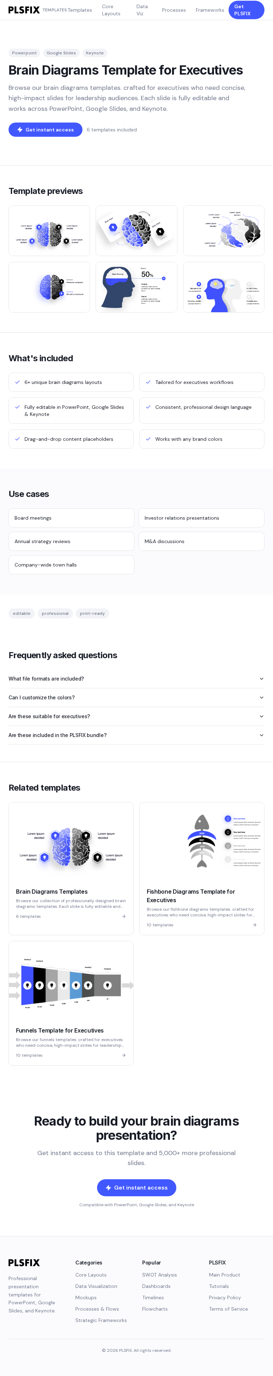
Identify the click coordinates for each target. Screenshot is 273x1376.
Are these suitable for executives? (49, 716)
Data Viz (142, 10)
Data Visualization (96, 1286)
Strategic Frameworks (101, 1320)
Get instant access (50, 129)
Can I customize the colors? (41, 697)
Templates (80, 10)
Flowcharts (155, 1309)
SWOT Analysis (159, 1275)
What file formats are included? (46, 679)
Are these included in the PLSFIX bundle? (57, 735)
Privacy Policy (225, 1297)
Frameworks (210, 10)
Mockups (86, 1297)
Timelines (153, 1297)
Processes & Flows (97, 1309)
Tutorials (219, 1286)
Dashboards (156, 1286)
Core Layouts (111, 10)
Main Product (224, 1275)
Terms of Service (228, 1309)
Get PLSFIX (242, 10)
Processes (174, 10)
